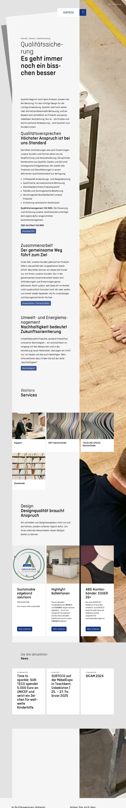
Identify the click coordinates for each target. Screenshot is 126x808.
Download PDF (28, 231)
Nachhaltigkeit (28, 368)
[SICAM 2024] (97, 691)
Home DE (24, 38)
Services (32, 38)
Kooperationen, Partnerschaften (35, 303)
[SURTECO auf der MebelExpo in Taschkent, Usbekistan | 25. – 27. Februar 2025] (63, 691)
